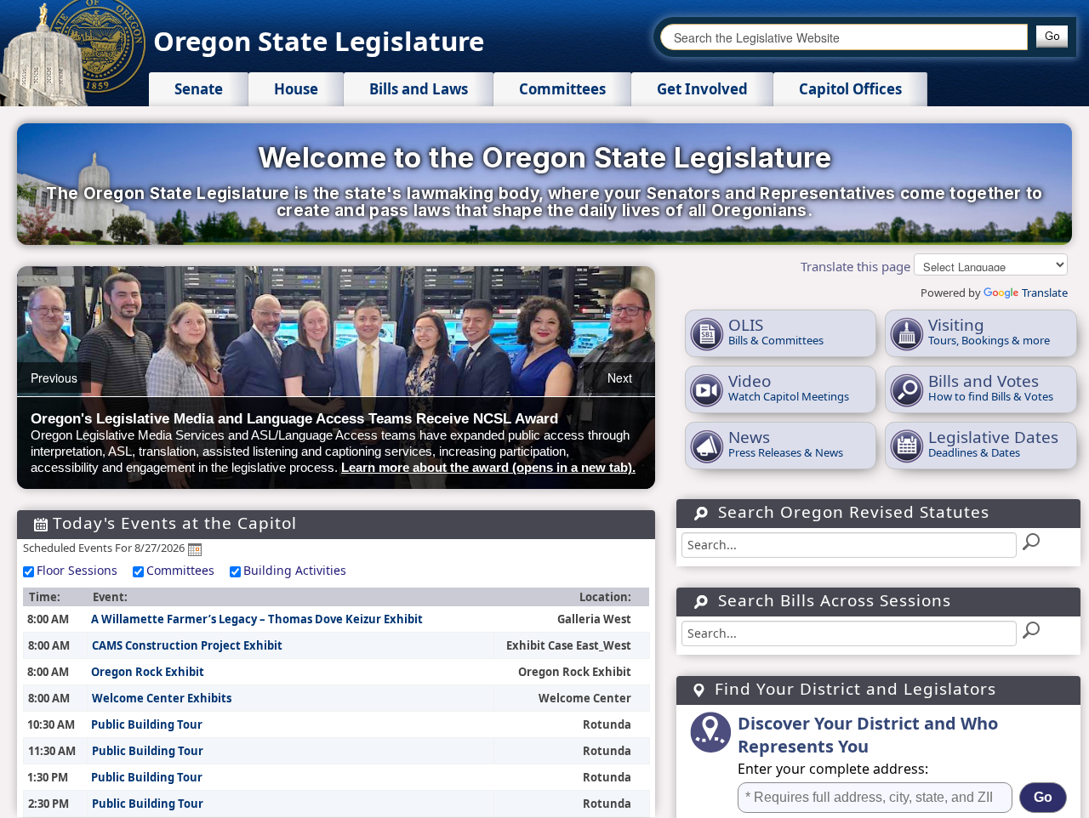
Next (619, 377)
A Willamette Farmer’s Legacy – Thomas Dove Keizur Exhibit (257, 619)
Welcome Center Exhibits (161, 698)
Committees (180, 570)
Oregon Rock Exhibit (147, 671)
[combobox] (844, 37)
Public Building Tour (146, 724)
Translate (1045, 292)
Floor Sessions (77, 570)
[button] (1052, 36)
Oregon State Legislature (318, 41)
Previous (54, 377)
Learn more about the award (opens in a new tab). (488, 467)
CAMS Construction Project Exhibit (187, 645)
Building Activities (294, 570)
